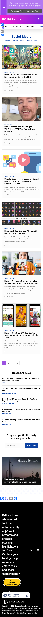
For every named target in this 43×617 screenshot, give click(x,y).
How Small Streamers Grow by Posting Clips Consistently (19, 400)
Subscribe (31, 445)
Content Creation (8, 403)
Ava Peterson (8, 195)
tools (4, 382)
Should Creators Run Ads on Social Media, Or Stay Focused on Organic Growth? (21, 181)
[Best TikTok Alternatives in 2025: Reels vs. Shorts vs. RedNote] (21, 57)
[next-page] (18, 363)
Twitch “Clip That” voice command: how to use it (21, 389)
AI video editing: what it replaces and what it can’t (21, 420)
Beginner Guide (32, 40)
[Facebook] (25, 550)
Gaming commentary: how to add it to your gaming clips (21, 410)
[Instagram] (31, 550)
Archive (7, 40)
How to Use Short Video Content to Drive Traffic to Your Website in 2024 (21, 335)
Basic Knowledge (18, 40)
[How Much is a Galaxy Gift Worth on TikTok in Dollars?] (21, 214)
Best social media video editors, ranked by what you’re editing (21, 379)
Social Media (9, 72)
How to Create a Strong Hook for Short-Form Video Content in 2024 (21, 282)
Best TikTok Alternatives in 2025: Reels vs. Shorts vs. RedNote (20, 75)
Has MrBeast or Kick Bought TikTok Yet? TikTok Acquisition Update (19, 129)
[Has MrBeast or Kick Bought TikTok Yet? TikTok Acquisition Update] (21, 109)
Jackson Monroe (8, 245)
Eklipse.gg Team (8, 90)
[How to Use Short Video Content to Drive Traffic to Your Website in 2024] (21, 315)
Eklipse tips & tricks (9, 393)
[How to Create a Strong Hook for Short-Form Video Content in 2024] (21, 264)
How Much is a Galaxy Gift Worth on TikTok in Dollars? (20, 232)
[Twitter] (38, 550)
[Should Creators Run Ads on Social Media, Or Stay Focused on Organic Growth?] (21, 162)
